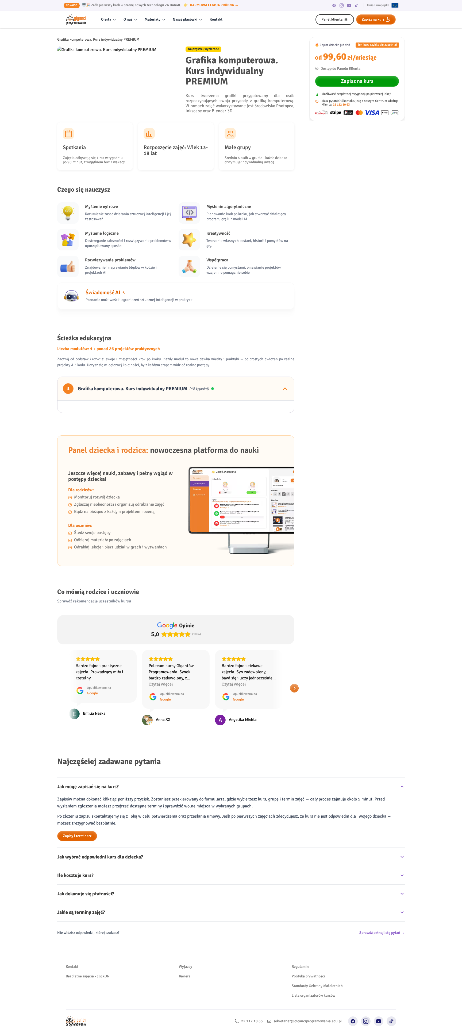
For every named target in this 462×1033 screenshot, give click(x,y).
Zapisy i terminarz (77, 836)
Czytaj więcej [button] (88, 684)
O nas (128, 19)
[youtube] (349, 5)
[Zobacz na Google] (74, 720)
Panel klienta (331, 19)
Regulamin (300, 966)
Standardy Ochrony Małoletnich (317, 986)
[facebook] (334, 5)
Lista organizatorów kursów (313, 995)
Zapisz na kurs (373, 19)
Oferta (106, 19)
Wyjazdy (185, 966)
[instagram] (341, 5)
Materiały (152, 19)
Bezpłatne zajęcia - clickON (88, 976)
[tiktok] (356, 5)
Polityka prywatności (308, 976)
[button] (57, 688)
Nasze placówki (185, 19)
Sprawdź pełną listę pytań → (382, 932)
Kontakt (216, 19)
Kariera (184, 976)
